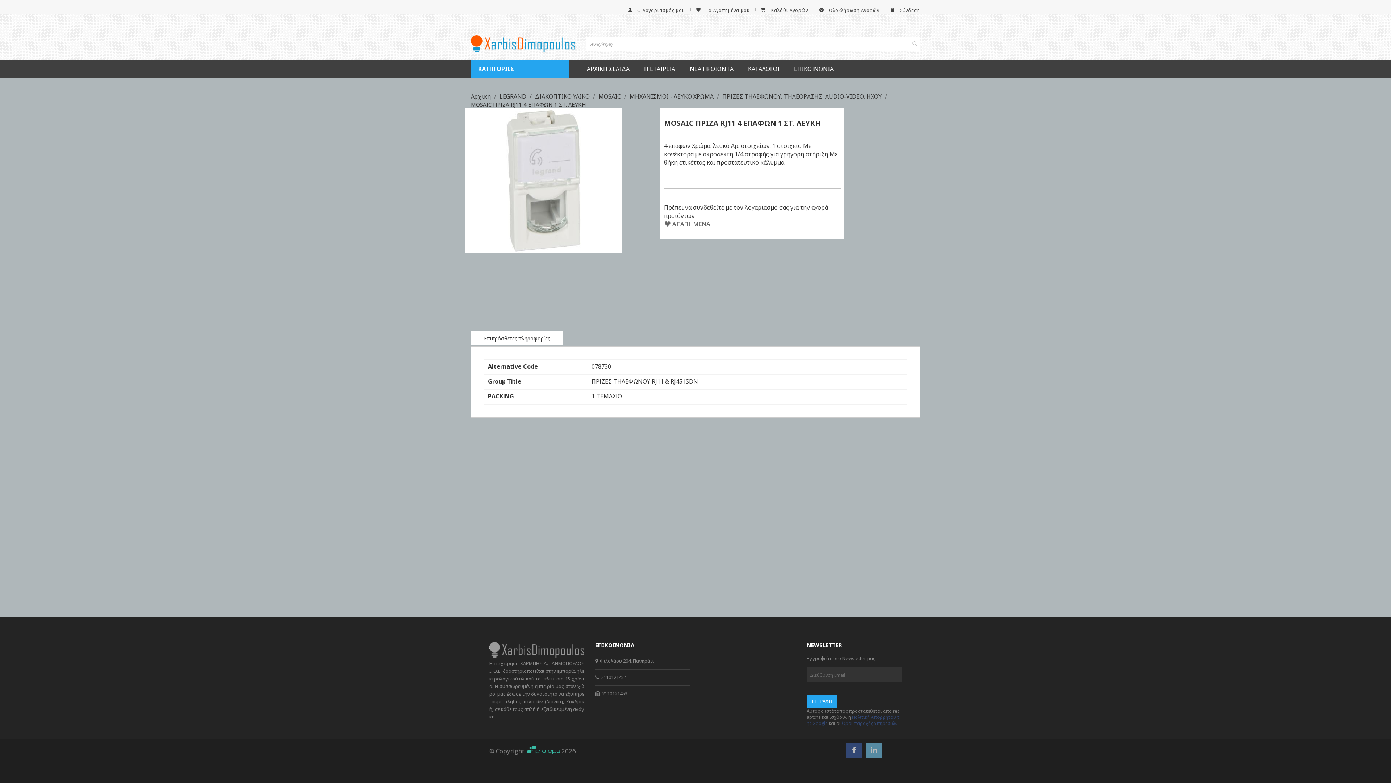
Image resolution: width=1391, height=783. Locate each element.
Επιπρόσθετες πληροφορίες (517, 338)
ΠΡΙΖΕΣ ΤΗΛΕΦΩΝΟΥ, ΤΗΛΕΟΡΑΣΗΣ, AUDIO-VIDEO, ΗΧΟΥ (802, 96)
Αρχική (481, 96)
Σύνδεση (909, 10)
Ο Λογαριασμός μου (661, 10)
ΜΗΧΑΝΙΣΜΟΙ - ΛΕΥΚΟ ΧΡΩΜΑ (672, 96)
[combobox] (753, 44)
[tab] (517, 338)
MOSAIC (610, 96)
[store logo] (523, 43)
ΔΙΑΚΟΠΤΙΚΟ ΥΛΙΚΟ (563, 96)
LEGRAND (514, 96)
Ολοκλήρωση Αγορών (854, 10)
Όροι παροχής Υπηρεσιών (869, 723)
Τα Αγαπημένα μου (728, 10)
